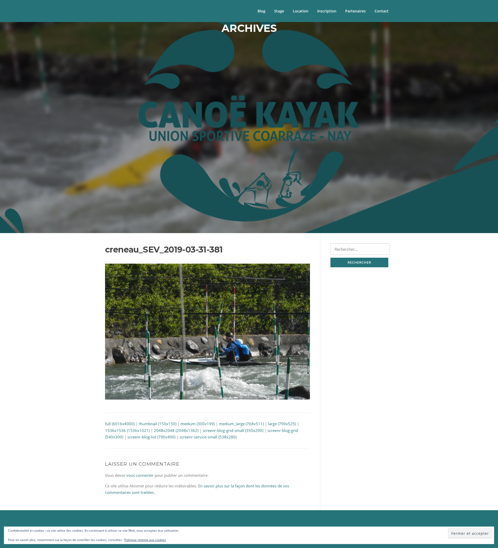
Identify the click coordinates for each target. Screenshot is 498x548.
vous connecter (140, 475)
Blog (261, 11)
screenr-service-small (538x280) (208, 436)
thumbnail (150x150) (157, 423)
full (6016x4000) (120, 423)
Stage (279, 11)
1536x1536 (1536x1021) (127, 430)
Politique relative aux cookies (145, 540)
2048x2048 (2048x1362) (176, 430)
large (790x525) (282, 423)
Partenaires (355, 11)
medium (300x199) (198, 423)
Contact (382, 11)
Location (300, 11)
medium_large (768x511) (241, 423)
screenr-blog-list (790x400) (151, 436)
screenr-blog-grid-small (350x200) (233, 430)
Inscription (326, 11)
